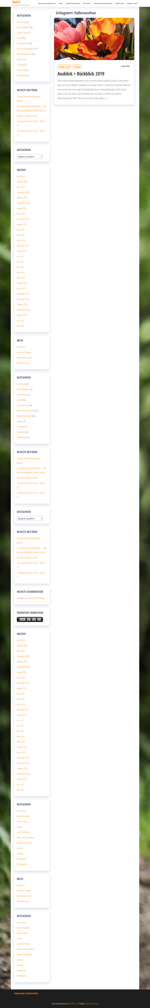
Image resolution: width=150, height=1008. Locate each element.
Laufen (19, 38)
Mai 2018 (20, 235)
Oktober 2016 (22, 304)
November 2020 (23, 192)
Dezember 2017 (23, 245)
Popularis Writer (91, 1003)
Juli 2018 (20, 229)
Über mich (87, 3)
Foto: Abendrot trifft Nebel (34, 598)
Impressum (119, 3)
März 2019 (21, 213)
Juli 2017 (20, 256)
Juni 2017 (20, 261)
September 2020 (23, 203)
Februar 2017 (22, 283)
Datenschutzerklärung (103, 3)
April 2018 (21, 240)
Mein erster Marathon (46, 3)
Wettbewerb (22, 75)
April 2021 (21, 186)
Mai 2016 (20, 325)
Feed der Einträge (24, 352)
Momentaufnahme (73, 3)
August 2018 (22, 224)
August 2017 (22, 251)
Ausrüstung (21, 22)
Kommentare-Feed (24, 357)
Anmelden (21, 346)
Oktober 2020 (22, 197)
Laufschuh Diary (23, 43)
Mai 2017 (20, 267)
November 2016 (23, 299)
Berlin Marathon (23, 27)
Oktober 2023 (22, 181)
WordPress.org (22, 362)
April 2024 (21, 176)
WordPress (72, 1003)
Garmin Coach (132, 3)
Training (77, 66)
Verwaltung (21, 70)
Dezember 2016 (23, 293)
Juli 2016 (20, 320)
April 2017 (21, 272)
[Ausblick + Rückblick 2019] (94, 38)
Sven (19, 598)
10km (60, 3)
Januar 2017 (21, 288)
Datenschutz (32, 993)
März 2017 (21, 277)
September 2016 (23, 309)
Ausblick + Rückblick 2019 (80, 73)
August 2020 (22, 208)
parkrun (20, 59)
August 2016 (22, 315)
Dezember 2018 (23, 219)
